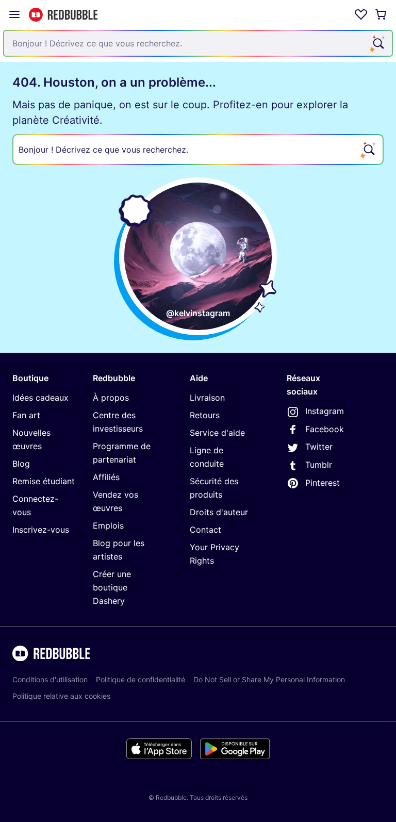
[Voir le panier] (381, 14)
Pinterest (322, 483)
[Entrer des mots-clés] (377, 43)
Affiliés (106, 477)
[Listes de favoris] (361, 14)
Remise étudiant (43, 481)
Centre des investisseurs (118, 422)
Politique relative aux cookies (61, 696)
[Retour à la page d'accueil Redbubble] (63, 15)
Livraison (207, 397)
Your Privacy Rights (214, 554)
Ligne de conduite (207, 457)
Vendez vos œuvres (115, 501)
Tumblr (318, 464)
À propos (111, 397)
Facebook (324, 429)
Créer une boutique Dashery (112, 587)
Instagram (324, 411)
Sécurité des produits (214, 488)
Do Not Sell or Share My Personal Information (269, 679)
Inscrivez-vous (40, 529)
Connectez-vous (35, 505)
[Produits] (14, 14)
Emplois (108, 525)
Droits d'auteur (219, 512)
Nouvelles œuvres (31, 439)
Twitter (319, 446)
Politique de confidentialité (140, 679)
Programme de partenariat (122, 453)
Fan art (26, 415)
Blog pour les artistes (118, 550)
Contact (205, 529)
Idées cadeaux (40, 397)
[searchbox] (198, 149)
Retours (205, 415)
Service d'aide (217, 433)
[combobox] (198, 43)
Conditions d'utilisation (50, 679)
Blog (21, 463)
